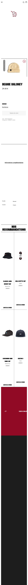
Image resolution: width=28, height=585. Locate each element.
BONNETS (10, 120)
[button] (24, 62)
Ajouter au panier (7, 307)
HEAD (14, 120)
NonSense (5, 107)
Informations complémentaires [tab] (14, 162)
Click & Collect (22, 411)
